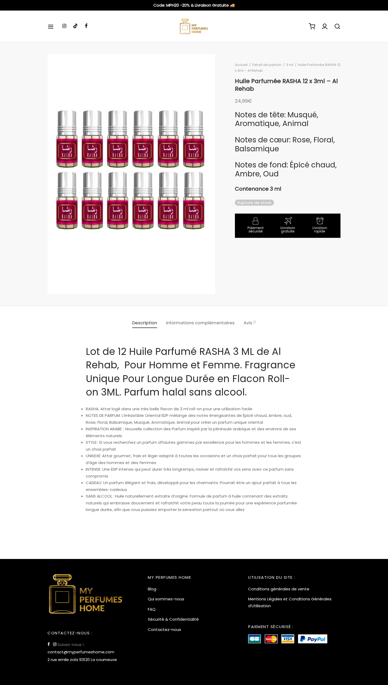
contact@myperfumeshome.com (81, 652)
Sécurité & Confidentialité (173, 619)
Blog (152, 589)
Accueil (241, 64)
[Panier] (312, 26)
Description (144, 323)
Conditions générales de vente (278, 589)
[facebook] (86, 26)
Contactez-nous (164, 629)
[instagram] (64, 26)
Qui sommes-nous (166, 599)
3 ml (289, 64)
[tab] (144, 323)
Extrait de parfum (266, 64)
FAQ (151, 609)
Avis (250, 323)
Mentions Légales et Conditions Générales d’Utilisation (290, 602)
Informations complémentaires (200, 323)
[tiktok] (75, 26)
